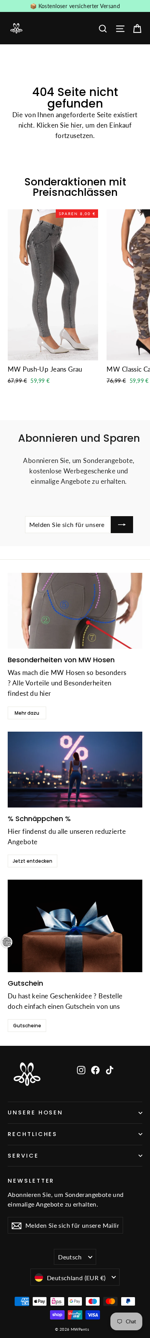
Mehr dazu (27, 713)
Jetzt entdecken (32, 861)
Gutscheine (27, 1025)
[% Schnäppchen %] (75, 770)
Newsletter (31, 1180)
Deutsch (70, 1257)
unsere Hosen (35, 1112)
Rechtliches (32, 1134)
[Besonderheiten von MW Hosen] (75, 611)
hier (76, 125)
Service (23, 1156)
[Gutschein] (75, 926)
